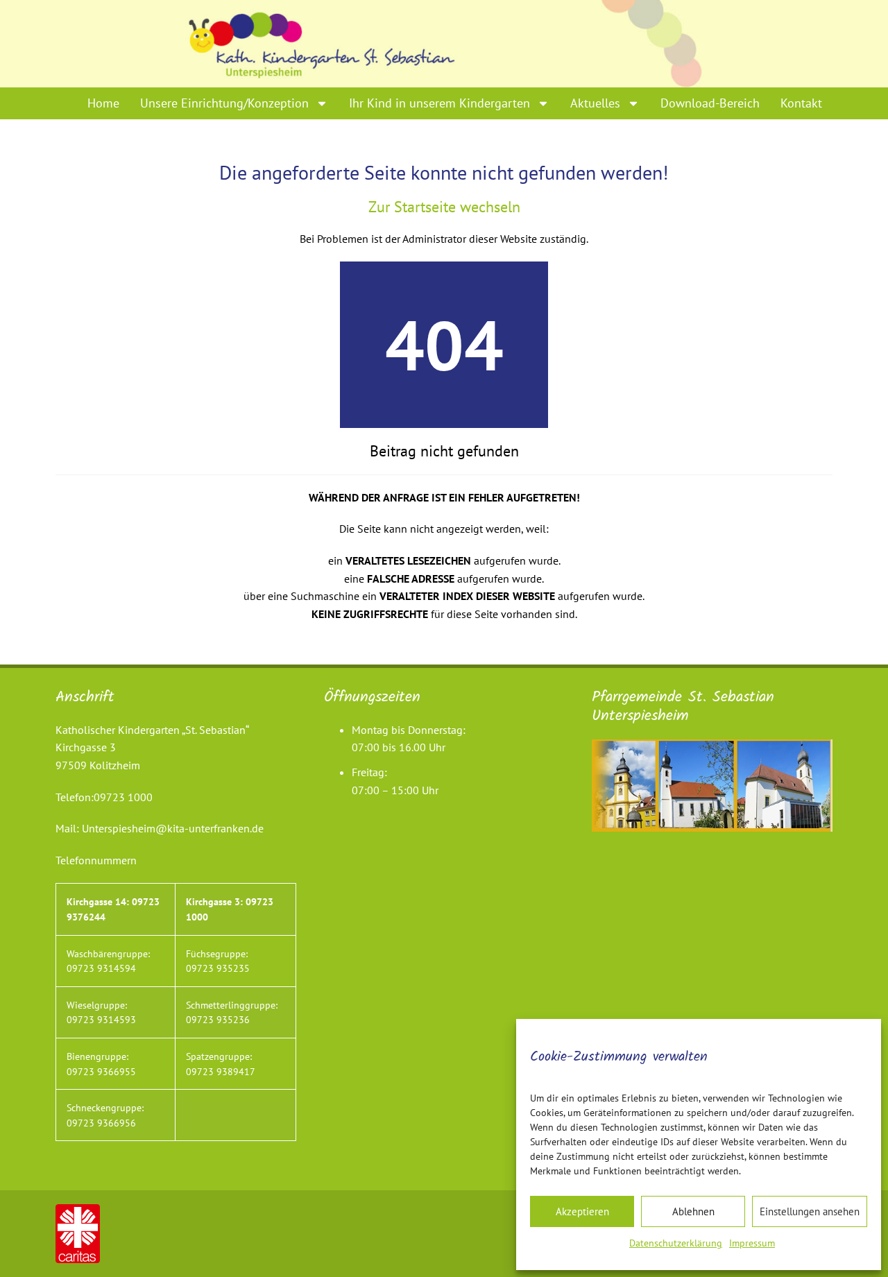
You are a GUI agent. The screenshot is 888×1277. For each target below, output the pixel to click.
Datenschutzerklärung (675, 1243)
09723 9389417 (220, 1071)
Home (103, 103)
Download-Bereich (710, 103)
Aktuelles (595, 103)
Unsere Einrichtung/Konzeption (224, 103)
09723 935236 (218, 1019)
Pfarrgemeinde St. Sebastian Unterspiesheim (683, 706)
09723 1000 (123, 797)
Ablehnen (693, 1211)
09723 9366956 (101, 1122)
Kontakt (801, 103)
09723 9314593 (101, 1019)
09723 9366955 (101, 1071)
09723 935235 (218, 968)
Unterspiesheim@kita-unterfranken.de (173, 828)
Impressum (752, 1243)
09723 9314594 (101, 968)
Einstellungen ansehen (810, 1211)
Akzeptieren (582, 1211)
